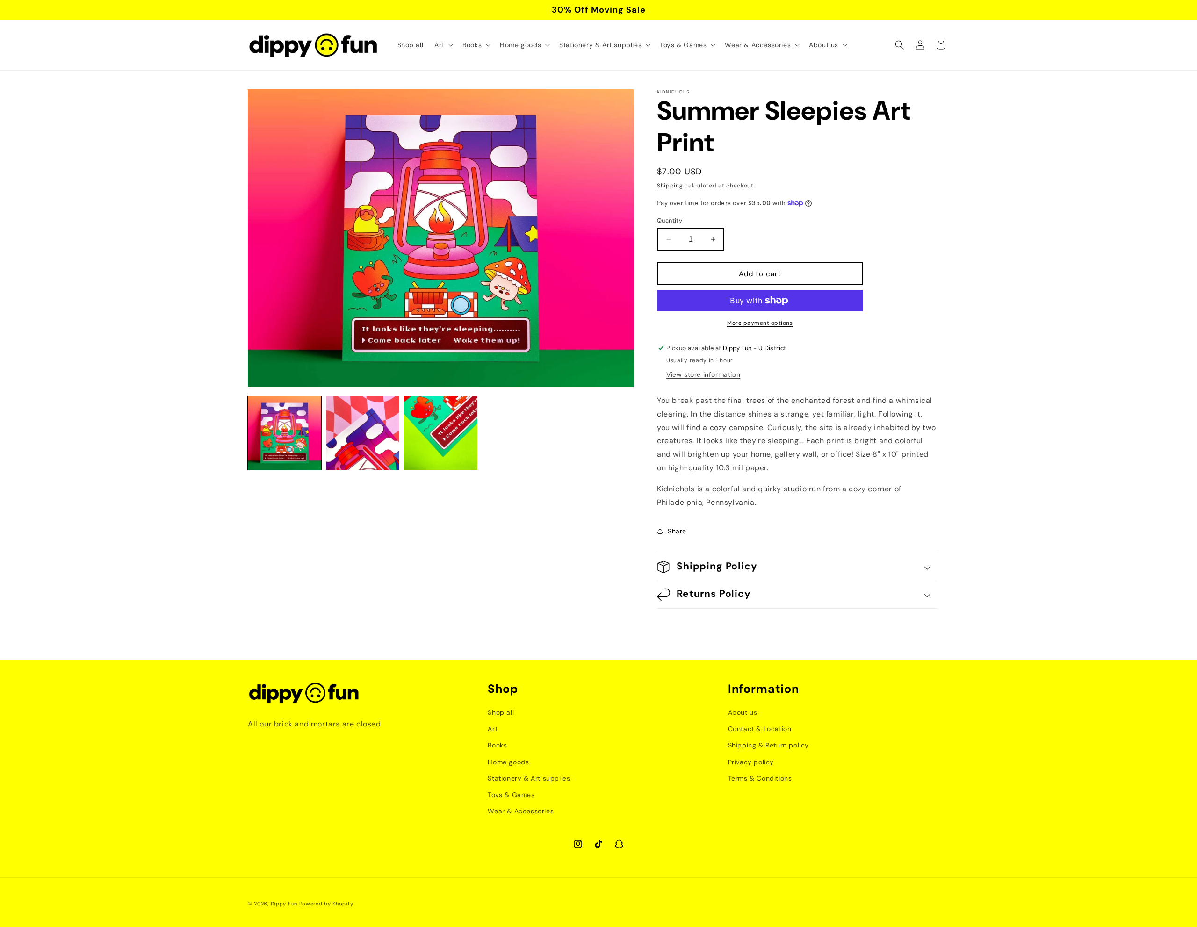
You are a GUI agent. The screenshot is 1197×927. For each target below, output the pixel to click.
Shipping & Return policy (768, 745)
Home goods (508, 761)
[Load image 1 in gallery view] (284, 433)
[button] (443, 45)
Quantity (669, 220)
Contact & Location (760, 728)
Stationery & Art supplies (529, 778)
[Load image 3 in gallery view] (440, 433)
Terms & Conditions (760, 778)
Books (497, 745)
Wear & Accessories (521, 810)
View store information (703, 374)
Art (493, 728)
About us (742, 712)
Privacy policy (751, 761)
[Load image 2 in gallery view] (362, 433)
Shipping (670, 185)
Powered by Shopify (326, 903)
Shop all (501, 712)
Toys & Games (511, 794)
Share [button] (677, 531)
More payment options (760, 323)
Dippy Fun (284, 903)
